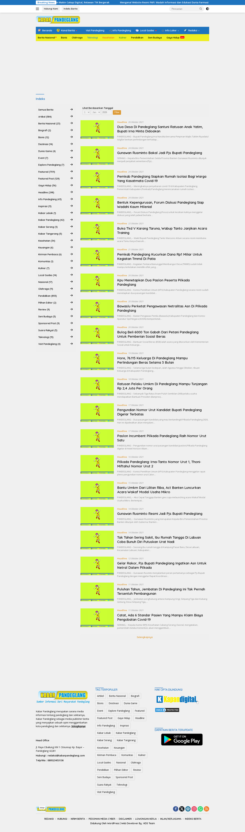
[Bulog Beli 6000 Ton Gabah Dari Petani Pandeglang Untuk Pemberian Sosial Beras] (97, 335)
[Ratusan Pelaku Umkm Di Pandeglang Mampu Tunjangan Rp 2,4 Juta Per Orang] (97, 387)
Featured (139, 710)
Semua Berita (45, 109)
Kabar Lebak (104, 732)
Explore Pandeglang (119, 710)
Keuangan (119, 747)
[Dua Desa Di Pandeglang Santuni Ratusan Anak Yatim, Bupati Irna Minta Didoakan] (97, 130)
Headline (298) (46, 192)
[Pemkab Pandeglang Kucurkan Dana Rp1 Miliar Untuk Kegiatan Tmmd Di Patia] (97, 258)
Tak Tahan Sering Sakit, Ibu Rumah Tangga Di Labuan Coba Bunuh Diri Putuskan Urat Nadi (159, 539)
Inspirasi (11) (45, 206)
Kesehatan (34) (46, 240)
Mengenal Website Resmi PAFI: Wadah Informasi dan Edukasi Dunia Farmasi (142, 2)
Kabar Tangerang (126, 740)
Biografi (135, 695)
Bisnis (64, 37)
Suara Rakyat (104, 784)
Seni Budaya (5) (47, 316)
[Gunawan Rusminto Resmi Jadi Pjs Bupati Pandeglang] (97, 516)
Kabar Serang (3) (48, 226)
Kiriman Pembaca (106, 755)
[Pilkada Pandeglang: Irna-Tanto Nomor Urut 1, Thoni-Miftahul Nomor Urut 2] (97, 465)
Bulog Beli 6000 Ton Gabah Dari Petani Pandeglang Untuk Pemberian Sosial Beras (157, 334)
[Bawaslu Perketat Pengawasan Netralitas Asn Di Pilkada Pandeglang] (97, 310)
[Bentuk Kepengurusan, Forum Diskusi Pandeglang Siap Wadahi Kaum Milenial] (97, 206)
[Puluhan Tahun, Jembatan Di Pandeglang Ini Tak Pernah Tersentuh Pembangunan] (97, 593)
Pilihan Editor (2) (47, 302)
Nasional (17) (45, 281)
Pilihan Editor (121, 769)
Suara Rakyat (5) (47, 330)
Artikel (100, 695)
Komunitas (127, 755)
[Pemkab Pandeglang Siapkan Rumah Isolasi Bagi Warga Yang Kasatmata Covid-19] (97, 180)
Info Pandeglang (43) (50, 199)
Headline (122, 122)
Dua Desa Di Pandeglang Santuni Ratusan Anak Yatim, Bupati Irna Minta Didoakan (160, 129)
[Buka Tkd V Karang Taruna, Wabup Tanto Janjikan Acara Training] (97, 232)
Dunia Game (130, 703)
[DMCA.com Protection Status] (167, 709)
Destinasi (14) (45, 144)
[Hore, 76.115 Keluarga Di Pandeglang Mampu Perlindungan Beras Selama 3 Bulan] (97, 361)
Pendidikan (137, 37)
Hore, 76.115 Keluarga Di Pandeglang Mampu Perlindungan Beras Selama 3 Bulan (152, 360)
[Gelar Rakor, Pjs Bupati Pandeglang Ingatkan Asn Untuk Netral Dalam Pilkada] (97, 567)
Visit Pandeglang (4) (49, 343)
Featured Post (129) (49, 178)
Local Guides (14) (47, 275)
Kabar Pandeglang (126, 732)
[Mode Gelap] (207, 9)
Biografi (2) (44, 130)
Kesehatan (108, 37)
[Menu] (38, 9)
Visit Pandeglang (106, 792)
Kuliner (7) (44, 268)
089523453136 (56, 760)
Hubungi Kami (51, 8)
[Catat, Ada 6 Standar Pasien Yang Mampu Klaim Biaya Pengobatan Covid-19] (97, 618)
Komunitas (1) (45, 261)
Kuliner (122, 37)
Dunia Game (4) (47, 151)
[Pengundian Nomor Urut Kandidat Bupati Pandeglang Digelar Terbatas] (97, 413)
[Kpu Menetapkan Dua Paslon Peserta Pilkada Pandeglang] (97, 284)
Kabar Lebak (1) (47, 212)
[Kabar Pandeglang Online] (58, 19)
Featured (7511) (46, 171)
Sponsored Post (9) (49, 323)
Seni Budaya (155, 37)
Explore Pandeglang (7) (51, 164)
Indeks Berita (71, 8)
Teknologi (92, 37)
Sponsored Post (124, 777)
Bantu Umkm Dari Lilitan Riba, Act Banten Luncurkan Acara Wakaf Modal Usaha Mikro (159, 490)
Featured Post (104, 718)
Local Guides (104, 762)
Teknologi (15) (46, 336)
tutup (42, 808)
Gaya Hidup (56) (47, 185)
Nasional (121, 762)
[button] (201, 8)
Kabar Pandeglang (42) (51, 219)
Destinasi (114, 703)
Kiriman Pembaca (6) (50, 254)
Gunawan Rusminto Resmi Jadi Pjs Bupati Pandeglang (159, 513)
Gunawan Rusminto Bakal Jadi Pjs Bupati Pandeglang (159, 153)
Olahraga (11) (45, 288)
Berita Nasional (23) (49, 123)
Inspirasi (124, 725)
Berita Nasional (46, 37)
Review (137, 769)
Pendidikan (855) (47, 295)
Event (100, 710)
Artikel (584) (45, 116)
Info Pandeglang (106, 725)
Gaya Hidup (173, 37)
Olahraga (77, 37)
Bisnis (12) (43, 137)
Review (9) (44, 309)
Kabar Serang (104, 740)
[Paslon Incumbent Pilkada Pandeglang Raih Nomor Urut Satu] (97, 439)
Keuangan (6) (45, 247)
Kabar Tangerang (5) (50, 233)
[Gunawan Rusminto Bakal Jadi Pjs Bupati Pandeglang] (97, 155)
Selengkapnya (145, 637)
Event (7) (43, 157)
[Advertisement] (122, 67)
